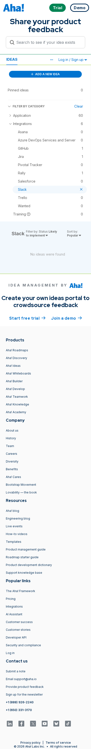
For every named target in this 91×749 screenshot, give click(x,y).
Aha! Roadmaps (17, 350)
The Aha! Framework (20, 591)
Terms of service (58, 742)
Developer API (16, 637)
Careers (11, 453)
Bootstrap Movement (21, 484)
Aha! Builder (14, 381)
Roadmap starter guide (22, 557)
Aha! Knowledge (17, 404)
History (11, 438)
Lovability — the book (21, 492)
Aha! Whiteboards (18, 373)
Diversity (12, 461)
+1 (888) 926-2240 (19, 702)
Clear (78, 106)
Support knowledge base (24, 572)
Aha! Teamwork (17, 396)
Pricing (11, 599)
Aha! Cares (13, 477)
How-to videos (16, 534)
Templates (13, 541)
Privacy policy (30, 742)
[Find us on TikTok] (68, 723)
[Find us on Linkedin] (10, 723)
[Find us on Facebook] (21, 723)
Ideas (11, 59)
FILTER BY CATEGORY (29, 106)
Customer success (19, 622)
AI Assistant (14, 614)
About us (12, 430)
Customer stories (18, 630)
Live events (14, 526)
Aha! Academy (16, 412)
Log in (10, 653)
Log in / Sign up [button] (71, 60)
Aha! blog (12, 511)
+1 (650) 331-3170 (19, 710)
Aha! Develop (15, 389)
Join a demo (66, 318)
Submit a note (15, 671)
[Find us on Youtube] (45, 723)
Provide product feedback (25, 687)
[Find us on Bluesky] (56, 723)
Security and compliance (23, 645)
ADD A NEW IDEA (47, 74)
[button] (51, 59)
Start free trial (27, 318)
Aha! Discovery (16, 358)
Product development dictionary (29, 565)
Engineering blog (18, 518)
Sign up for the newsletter (24, 694)
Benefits (12, 469)
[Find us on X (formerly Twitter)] (33, 723)
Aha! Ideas (13, 365)
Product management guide (26, 549)
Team (10, 446)
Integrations (14, 606)
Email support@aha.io (21, 679)
